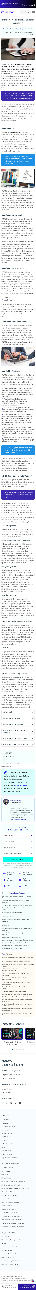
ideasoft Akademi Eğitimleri (10, 1240)
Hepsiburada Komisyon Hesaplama (12, 1223)
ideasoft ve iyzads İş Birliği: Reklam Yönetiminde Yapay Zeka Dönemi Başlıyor (17, 958)
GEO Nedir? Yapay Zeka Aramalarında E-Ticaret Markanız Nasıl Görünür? (15, 970)
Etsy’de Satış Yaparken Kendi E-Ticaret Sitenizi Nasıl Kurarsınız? (17, 1000)
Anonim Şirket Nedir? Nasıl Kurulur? (12, 948)
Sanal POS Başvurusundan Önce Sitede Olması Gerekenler (15, 974)
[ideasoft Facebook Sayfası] (2, 1103)
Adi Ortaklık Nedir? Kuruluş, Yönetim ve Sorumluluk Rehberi (16, 897)
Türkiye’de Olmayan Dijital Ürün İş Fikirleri (14, 991)
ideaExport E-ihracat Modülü (10, 1185)
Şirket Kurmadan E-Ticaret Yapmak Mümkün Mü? (16, 945)
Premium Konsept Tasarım (10, 1202)
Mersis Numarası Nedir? (13, 760)
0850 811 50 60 (28, 2)
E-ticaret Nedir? (6, 1250)
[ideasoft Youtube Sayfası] (20, 1103)
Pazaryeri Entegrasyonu (9, 1209)
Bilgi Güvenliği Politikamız (9, 1158)
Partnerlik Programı (7, 1199)
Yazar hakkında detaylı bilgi (18, 819)
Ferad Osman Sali (16, 801)
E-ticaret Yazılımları (18, 1276)
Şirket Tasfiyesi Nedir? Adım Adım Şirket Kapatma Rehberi (16, 934)
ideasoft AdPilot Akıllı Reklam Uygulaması (15, 1188)
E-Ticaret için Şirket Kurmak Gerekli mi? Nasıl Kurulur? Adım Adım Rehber (17, 916)
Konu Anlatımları (7, 1093)
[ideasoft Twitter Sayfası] (11, 1103)
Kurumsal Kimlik (6, 1133)
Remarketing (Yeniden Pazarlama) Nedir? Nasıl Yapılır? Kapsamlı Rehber (17, 1009)
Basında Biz (5, 1123)
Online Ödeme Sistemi (8, 1144)
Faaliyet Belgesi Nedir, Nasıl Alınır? (12, 937)
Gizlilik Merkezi (6, 1151)
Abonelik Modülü (7, 1192)
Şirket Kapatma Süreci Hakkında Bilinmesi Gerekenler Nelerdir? (17, 929)
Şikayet (3, 1147)
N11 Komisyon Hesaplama (9, 1213)
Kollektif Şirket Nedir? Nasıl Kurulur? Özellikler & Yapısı (17, 940)
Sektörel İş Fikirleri (7, 1257)
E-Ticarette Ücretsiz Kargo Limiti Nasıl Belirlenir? (16, 962)
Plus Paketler (5, 1171)
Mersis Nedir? (10, 757)
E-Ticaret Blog (6, 1236)
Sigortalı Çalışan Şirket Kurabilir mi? (12, 912)
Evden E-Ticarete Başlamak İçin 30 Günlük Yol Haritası (17, 994)
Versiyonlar (5, 1243)
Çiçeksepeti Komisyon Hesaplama (12, 1227)
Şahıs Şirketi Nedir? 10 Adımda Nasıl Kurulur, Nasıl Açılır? (16, 908)
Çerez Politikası (6, 1154)
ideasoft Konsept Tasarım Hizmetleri (13, 1181)
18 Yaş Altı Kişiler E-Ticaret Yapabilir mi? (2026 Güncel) (17, 905)
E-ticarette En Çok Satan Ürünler (12, 1261)
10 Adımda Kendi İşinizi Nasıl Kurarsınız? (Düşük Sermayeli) (15, 901)
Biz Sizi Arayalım (29, 5)
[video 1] (12, 1034)
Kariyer (3, 1140)
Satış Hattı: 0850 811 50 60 (11, 1075)
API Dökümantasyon (8, 1137)
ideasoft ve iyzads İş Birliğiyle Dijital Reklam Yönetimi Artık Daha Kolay (17, 1005)
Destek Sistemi (7, 1089)
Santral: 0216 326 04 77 (10, 1079)
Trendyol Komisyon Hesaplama (11, 1216)
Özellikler (4, 1174)
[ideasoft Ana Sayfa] (7, 12)
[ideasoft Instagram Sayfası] (7, 1103)
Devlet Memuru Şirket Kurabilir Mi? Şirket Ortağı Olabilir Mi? (15, 920)
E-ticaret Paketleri (7, 1168)
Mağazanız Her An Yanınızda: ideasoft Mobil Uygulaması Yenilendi (18, 965)
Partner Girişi (5, 1130)
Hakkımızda (5, 1119)
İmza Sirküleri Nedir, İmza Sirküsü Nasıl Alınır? (15, 943)
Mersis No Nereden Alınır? (13, 763)
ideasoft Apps (6, 1178)
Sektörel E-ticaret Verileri (9, 1264)
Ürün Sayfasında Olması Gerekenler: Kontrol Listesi (16, 997)
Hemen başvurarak (20, 785)
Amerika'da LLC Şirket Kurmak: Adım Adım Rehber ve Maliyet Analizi (17, 925)
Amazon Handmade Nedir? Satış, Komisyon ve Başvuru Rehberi (17, 1014)
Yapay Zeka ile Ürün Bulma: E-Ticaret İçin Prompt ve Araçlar (17, 988)
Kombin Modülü (6, 1206)
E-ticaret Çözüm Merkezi (9, 1195)
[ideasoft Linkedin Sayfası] (16, 1103)
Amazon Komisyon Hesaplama (11, 1220)
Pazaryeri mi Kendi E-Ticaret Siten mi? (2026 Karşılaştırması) (15, 979)
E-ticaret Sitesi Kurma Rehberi (11, 1247)
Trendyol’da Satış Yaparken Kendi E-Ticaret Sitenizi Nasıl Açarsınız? (16, 983)
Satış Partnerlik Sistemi (9, 1126)
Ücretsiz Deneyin (25, 12)
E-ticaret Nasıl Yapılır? (8, 1254)
